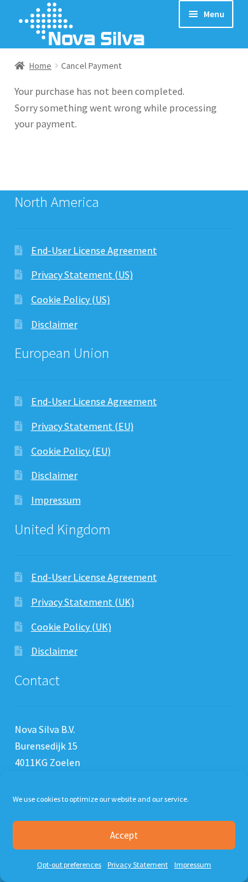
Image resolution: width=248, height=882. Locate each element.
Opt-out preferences (69, 864)
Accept (124, 835)
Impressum (192, 864)
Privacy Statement (137, 864)
